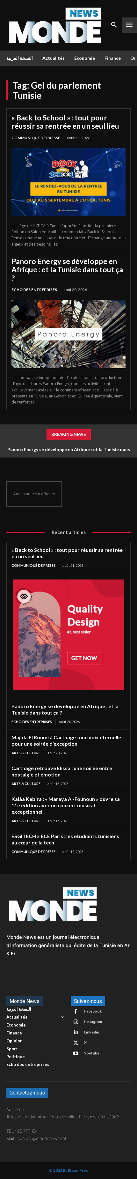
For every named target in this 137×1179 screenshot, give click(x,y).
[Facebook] (76, 1011)
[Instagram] (76, 1022)
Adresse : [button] (15, 1109)
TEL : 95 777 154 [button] (22, 1131)
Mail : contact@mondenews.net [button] (36, 1138)
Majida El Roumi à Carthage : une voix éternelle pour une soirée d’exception (66, 740)
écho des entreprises (34, 289)
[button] (68, 1124)
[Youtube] (76, 1053)
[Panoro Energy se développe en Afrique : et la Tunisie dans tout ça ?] (68, 334)
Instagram (93, 1021)
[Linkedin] (76, 1032)
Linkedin (91, 1032)
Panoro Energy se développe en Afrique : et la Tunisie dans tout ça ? (67, 269)
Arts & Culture (25, 753)
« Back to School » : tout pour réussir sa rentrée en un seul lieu (65, 121)
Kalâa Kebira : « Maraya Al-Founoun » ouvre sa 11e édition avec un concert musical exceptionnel (65, 805)
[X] (76, 1043)
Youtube (91, 1053)
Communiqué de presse (35, 137)
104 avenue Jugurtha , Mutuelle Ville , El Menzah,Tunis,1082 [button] (62, 1116)
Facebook (93, 1011)
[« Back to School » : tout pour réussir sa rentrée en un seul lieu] (68, 182)
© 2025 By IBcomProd (68, 1170)
